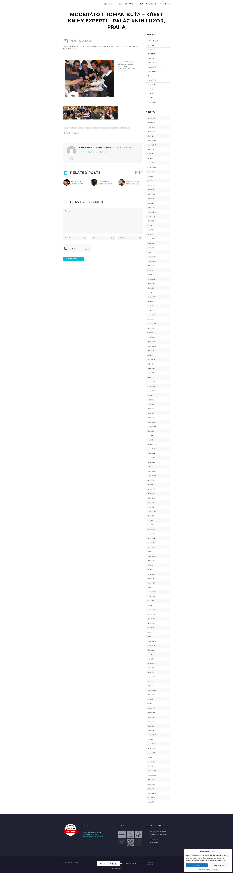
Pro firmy (129, 4)
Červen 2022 (151, 279)
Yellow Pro (108, 4)
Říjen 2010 (150, 695)
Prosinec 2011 (151, 641)
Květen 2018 (151, 364)
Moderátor (115, 128)
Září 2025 (150, 154)
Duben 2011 (151, 672)
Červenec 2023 (151, 234)
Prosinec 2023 (151, 212)
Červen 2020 (151, 319)
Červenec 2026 (151, 118)
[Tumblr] (72, 133)
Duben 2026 (151, 131)
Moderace (152, 67)
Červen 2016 (151, 449)
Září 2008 (150, 739)
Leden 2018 (150, 377)
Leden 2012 (150, 636)
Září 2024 (150, 176)
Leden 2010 (150, 726)
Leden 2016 (150, 467)
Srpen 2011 (150, 659)
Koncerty (152, 58)
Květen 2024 (151, 190)
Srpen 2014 (150, 525)
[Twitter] (67, 133)
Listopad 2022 (151, 261)
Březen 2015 (151, 498)
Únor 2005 (150, 802)
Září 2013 (150, 565)
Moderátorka (154, 842)
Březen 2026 (151, 136)
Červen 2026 (151, 123)
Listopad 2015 (151, 476)
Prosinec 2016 (151, 422)
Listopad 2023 (151, 216)
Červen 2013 (151, 574)
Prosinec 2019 (151, 324)
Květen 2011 (151, 668)
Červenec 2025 (151, 158)
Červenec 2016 (151, 444)
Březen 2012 (151, 628)
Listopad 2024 (151, 167)
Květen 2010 (151, 712)
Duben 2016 (151, 458)
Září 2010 (150, 699)
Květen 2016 (151, 453)
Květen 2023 (151, 243)
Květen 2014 (151, 534)
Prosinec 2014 (151, 507)
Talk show (152, 102)
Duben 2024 (151, 194)
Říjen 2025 (150, 149)
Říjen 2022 (150, 266)
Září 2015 (150, 485)
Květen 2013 (151, 578)
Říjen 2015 (150, 480)
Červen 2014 (151, 529)
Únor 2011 (150, 681)
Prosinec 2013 (151, 556)
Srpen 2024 (150, 181)
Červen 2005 (151, 797)
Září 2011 (150, 654)
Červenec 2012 (151, 610)
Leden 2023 (150, 252)
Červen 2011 (151, 663)
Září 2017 (150, 395)
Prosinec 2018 (151, 346)
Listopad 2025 (151, 145)
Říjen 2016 (150, 431)
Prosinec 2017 (151, 382)
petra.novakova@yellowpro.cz (95, 837)
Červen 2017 (151, 400)
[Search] (169, 4)
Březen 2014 (151, 543)
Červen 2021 (151, 301)
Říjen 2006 (150, 780)
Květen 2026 (151, 127)
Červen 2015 (151, 489)
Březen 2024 (151, 198)
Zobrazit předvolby (219, 865)
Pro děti (139, 4)
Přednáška (152, 80)
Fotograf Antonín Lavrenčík (158, 832)
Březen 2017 (151, 413)
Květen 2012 (151, 619)
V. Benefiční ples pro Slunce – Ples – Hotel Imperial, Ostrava (132, 183)
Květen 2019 (151, 337)
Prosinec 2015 (151, 471)
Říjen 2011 (150, 650)
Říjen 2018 (150, 350)
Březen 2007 (151, 762)
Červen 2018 (151, 359)
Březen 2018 (151, 368)
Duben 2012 (151, 623)
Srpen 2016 (150, 440)
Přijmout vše (196, 865)
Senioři (151, 89)
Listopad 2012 (151, 596)
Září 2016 (150, 435)
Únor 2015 (150, 502)
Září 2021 (150, 292)
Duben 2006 (151, 784)
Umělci (119, 4)
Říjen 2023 (150, 221)
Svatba (150, 98)
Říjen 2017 (150, 391)
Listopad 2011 (151, 645)
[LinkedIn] (75, 133)
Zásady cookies (201, 869)
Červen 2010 (151, 708)
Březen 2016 (151, 462)
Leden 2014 (150, 552)
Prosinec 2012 (151, 592)
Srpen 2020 (150, 310)
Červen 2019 (151, 333)
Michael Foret (105, 128)
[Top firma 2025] (70, 830)
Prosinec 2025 (151, 140)
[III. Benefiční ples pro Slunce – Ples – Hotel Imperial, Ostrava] (95, 182)
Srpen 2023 (150, 230)
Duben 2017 (151, 409)
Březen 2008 (151, 753)
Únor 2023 (150, 248)
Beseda (151, 45)
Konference (153, 63)
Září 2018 (150, 355)
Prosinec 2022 (151, 257)
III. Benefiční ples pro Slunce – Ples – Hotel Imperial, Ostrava (105, 183)
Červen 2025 (151, 163)
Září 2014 (150, 520)
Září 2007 (150, 757)
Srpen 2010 (150, 704)
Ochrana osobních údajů (212, 869)
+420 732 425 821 (92, 834)
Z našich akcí (151, 4)
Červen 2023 (151, 239)
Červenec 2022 (151, 274)
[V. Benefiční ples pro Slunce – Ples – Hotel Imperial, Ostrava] (122, 182)
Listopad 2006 (151, 775)
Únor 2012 (150, 632)
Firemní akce (153, 49)
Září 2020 (150, 306)
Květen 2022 (151, 283)
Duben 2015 (151, 493)
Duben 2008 (151, 748)
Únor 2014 (150, 547)
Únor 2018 (150, 373)
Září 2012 (150, 605)
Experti (74, 128)
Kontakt (163, 4)
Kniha (81, 128)
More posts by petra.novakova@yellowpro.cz (95, 152)
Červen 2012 (151, 614)
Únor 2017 (150, 417)
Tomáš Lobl (125, 128)
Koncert (151, 54)
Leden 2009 (150, 730)
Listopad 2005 (151, 793)
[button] (136, 172)
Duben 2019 (151, 342)
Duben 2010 (151, 717)
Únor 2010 (150, 721)
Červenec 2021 (151, 297)
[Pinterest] (69, 133)
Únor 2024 (150, 203)
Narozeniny (153, 71)
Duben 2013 (151, 583)
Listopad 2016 (151, 426)
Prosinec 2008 (151, 735)
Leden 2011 (150, 686)
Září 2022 (150, 270)
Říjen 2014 (150, 516)
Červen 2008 (151, 744)
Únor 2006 (150, 788)
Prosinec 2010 (151, 690)
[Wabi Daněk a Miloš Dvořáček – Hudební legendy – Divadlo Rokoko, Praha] (67, 182)
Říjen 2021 (150, 288)
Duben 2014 (151, 538)
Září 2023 (150, 225)
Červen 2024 (151, 185)
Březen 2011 (151, 677)
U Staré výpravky (155, 839)
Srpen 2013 (150, 569)
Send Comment (73, 259)
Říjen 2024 (150, 172)
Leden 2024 (150, 207)
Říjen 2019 (150, 328)
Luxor (95, 128)
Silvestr (151, 93)
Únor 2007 (150, 766)
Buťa (67, 128)
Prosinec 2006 (151, 771)
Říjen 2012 (150, 601)
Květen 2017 (151, 404)
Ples (150, 76)
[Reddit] (77, 133)
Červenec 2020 (151, 315)
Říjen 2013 (150, 561)
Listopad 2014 (151, 511)
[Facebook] (64, 133)
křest (88, 128)
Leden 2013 (150, 587)
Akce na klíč (153, 41)
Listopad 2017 (151, 386)
